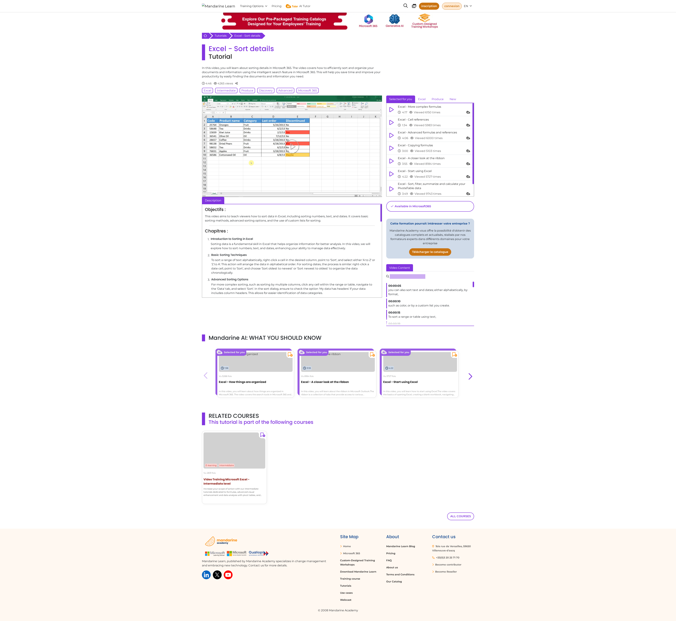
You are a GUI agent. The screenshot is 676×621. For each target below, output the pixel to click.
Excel (207, 90)
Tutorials (221, 35)
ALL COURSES (460, 516)
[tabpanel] (430, 149)
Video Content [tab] (399, 267)
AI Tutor (304, 6)
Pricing (390, 553)
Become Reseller (445, 571)
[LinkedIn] (206, 574)
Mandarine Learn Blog (400, 546)
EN (466, 6)
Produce (247, 90)
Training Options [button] (252, 6)
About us (392, 567)
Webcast (345, 599)
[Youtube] (228, 574)
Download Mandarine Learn (358, 571)
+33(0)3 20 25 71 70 (447, 557)
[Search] (405, 6)
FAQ (389, 560)
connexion (451, 6)
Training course (350, 578)
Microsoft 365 (307, 90)
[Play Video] (291, 146)
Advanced (285, 90)
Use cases (346, 592)
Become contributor (447, 564)
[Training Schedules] (414, 6)
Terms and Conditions (400, 574)
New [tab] (453, 99)
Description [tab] (213, 200)
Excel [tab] (422, 99)
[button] (470, 375)
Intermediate (226, 90)
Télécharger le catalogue (430, 252)
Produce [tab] (438, 99)
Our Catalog (394, 581)
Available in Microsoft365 (412, 206)
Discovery (266, 90)
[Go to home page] (218, 6)
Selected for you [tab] (400, 99)
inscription (429, 6)
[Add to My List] (289, 355)
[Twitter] (217, 574)
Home (346, 546)
